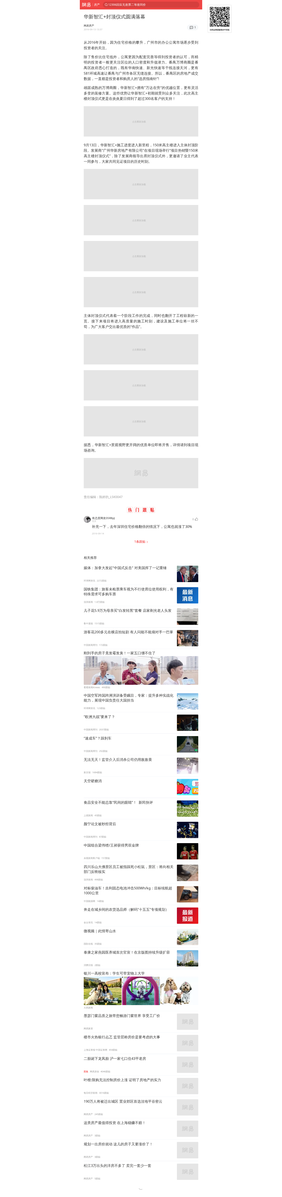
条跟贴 (140, 541)
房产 (97, 5)
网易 (86, 4)
